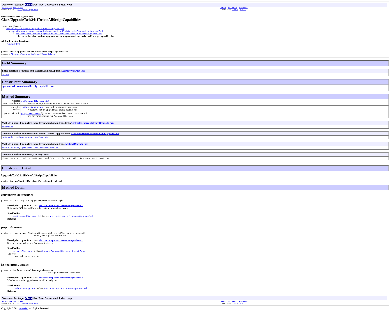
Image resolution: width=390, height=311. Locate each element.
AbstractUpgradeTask (73, 70)
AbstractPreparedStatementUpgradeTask (33, 54)
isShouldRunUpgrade (32, 107)
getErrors (26, 148)
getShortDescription (46, 148)
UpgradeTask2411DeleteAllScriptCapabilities (27, 86)
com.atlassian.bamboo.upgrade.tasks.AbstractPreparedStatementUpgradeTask (59, 34)
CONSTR (26, 10)
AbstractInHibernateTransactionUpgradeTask (95, 133)
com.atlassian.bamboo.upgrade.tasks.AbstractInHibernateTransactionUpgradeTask (57, 31)
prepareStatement (31, 113)
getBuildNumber (10, 148)
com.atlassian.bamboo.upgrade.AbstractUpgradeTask (35, 28)
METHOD (34, 10)
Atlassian (23, 308)
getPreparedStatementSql (35, 101)
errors (5, 74)
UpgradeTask (13, 44)
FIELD (20, 10)
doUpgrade (7, 127)
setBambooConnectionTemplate (31, 137)
